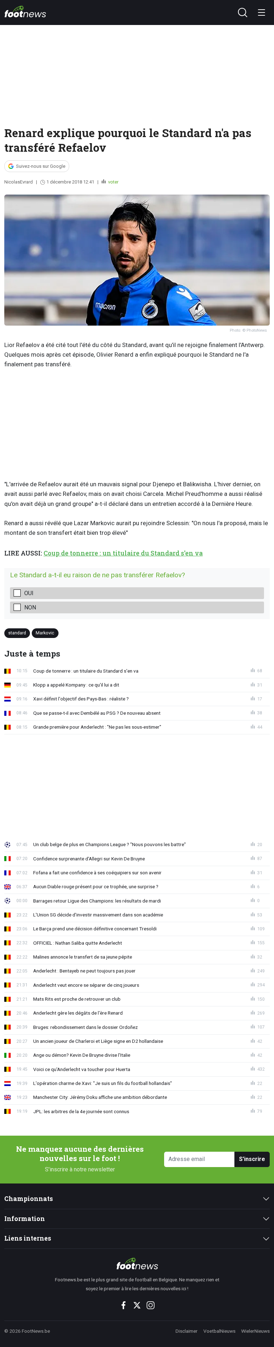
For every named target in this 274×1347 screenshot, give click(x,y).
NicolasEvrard (18, 182)
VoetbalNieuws (219, 1331)
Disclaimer (187, 1331)
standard (17, 632)
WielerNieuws (255, 1331)
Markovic (45, 632)
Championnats (28, 1199)
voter (112, 182)
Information (24, 1219)
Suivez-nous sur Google (40, 166)
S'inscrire (252, 1159)
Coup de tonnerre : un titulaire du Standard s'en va (123, 553)
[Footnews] (137, 1263)
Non (30, 607)
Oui (29, 593)
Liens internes (27, 1238)
